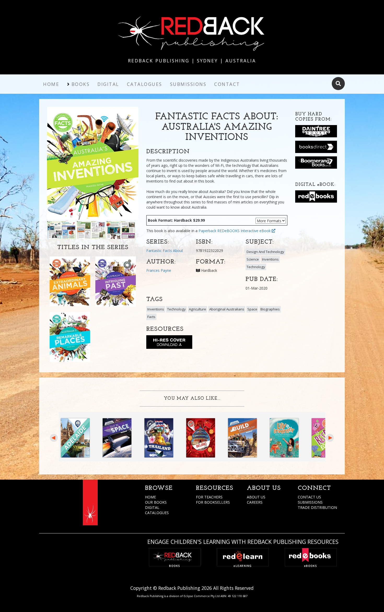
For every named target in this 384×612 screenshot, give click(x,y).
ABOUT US (256, 497)
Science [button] (253, 259)
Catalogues (144, 84)
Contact (227, 84)
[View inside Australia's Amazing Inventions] (61, 229)
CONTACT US (309, 497)
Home (51, 84)
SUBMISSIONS (310, 502)
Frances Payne (158, 270)
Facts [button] (151, 316)
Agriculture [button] (197, 309)
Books (81, 84)
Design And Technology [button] (265, 251)
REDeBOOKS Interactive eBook (244, 230)
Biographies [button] (270, 309)
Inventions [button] (270, 259)
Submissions (188, 84)
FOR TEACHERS (209, 497)
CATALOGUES (157, 512)
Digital (108, 84)
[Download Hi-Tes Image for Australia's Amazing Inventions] (169, 343)
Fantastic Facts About (164, 250)
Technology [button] (256, 266)
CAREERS (255, 502)
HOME (150, 497)
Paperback (207, 230)
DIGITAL (152, 507)
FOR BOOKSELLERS (213, 502)
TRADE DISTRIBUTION (317, 507)
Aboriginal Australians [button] (226, 309)
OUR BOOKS (156, 502)
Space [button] (252, 309)
